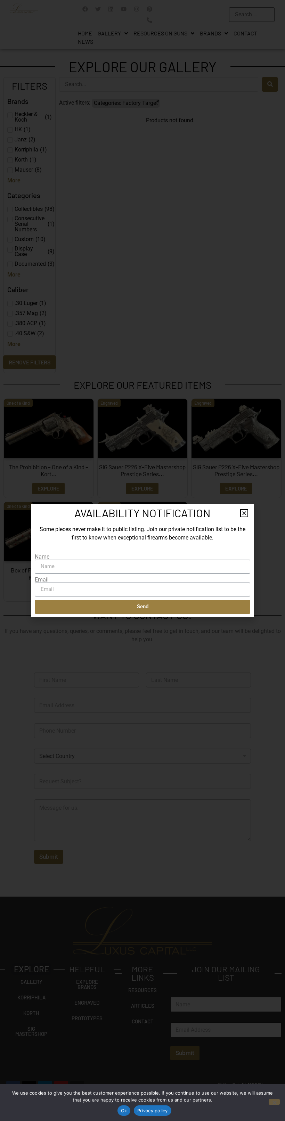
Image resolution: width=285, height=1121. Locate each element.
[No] (274, 1102)
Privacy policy (152, 1110)
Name (42, 557)
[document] (142, 560)
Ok (124, 1110)
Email (42, 580)
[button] (244, 513)
